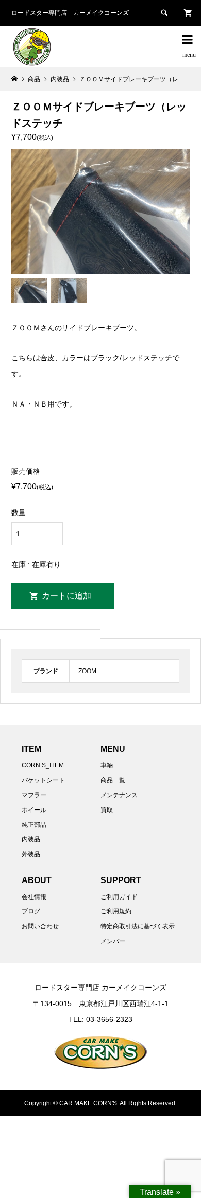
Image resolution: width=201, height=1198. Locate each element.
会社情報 (34, 897)
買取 (106, 810)
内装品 (31, 839)
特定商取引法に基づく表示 (137, 926)
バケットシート (43, 780)
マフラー (34, 795)
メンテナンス (119, 795)
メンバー (112, 941)
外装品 (31, 854)
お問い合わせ (40, 926)
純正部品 (34, 825)
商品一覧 (112, 780)
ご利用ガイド (119, 897)
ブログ (31, 911)
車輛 (106, 765)
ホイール (34, 810)
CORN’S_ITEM (43, 765)
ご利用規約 (115, 911)
